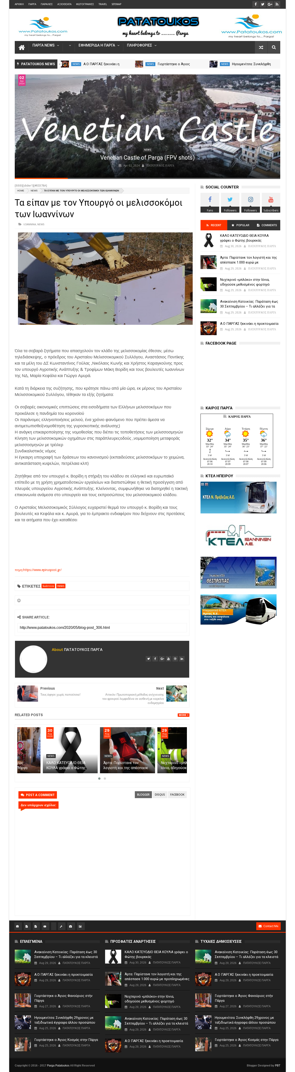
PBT (277, 1065)
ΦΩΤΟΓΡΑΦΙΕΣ (85, 4)
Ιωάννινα (30, 224)
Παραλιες (47, 4)
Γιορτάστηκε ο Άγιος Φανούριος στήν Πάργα (63, 998)
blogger (143, 795)
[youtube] (168, 659)
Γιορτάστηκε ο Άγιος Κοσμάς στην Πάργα (66, 1040)
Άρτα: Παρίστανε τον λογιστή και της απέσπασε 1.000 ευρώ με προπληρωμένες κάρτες (248, 262)
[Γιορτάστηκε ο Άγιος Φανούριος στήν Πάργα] (213, 64)
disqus (160, 795)
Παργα (32, 4)
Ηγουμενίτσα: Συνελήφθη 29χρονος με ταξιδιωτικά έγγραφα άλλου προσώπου (64, 1020)
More (182, 715)
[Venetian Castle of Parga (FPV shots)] (147, 126)
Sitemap (116, 4)
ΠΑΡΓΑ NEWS (43, 45)
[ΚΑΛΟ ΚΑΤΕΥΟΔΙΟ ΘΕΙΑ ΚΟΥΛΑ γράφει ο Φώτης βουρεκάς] (102, 750)
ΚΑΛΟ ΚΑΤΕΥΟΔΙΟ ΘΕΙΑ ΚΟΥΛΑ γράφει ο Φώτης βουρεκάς (98, 768)
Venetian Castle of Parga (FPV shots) (147, 157)
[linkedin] (182, 659)
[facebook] (155, 659)
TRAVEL (103, 4)
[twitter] (148, 659)
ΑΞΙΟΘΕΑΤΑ (64, 4)
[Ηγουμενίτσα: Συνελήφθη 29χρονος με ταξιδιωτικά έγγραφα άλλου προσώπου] (23, 1022)
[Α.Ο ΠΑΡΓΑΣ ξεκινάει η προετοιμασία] (139, 64)
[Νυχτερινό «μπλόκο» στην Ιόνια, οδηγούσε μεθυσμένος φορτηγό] (209, 284)
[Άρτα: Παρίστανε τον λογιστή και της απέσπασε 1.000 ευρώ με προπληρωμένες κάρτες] (159, 750)
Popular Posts (242, 227)
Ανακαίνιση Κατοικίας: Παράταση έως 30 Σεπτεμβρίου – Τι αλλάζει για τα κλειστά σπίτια (249, 306)
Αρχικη (19, 4)
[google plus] (162, 659)
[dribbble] (175, 659)
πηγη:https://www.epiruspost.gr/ (38, 570)
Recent (216, 225)
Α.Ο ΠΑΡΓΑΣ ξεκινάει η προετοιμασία (249, 324)
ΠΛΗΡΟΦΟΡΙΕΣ (139, 45)
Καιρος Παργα (239, 416)
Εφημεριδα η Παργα (97, 45)
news (76, 64)
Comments (269, 225)
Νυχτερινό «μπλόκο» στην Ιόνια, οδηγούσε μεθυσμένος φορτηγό (245, 282)
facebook (177, 795)
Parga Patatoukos (58, 1065)
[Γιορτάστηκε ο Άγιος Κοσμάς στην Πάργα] (23, 1044)
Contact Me (270, 926)
